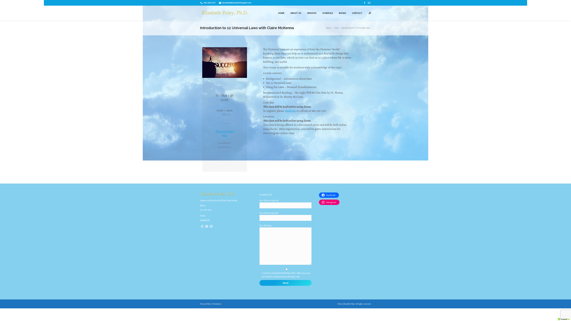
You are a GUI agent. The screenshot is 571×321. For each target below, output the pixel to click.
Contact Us (205, 220)
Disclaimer (216, 304)
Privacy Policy (205, 304)
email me (290, 111)
